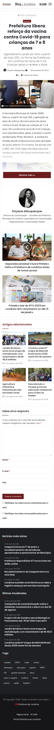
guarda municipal (18, 673)
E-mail (6, 471)
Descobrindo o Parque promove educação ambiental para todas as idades (40, 390)
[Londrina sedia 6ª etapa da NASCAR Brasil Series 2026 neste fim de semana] (40, 338)
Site (4, 482)
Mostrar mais (26, 175)
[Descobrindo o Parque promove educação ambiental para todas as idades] (40, 374)
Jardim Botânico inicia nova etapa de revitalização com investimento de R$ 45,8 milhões (13, 354)
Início (22, 15)
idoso (32, 673)
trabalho (26, 683)
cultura (36, 662)
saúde (16, 683)
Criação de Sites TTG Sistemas (27, 709)
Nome (6, 460)
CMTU (17, 662)
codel (26, 662)
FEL (5, 673)
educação (21, 667)
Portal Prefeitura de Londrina (27, 719)
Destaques (31, 15)
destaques (8, 667)
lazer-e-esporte (10, 678)
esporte (32, 667)
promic (7, 683)
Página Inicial (22, 714)
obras (44, 678)
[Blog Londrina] (24, 4)
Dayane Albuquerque (16, 70)
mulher (35, 678)
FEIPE (42, 667)
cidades (7, 662)
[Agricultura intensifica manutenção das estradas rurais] (14, 374)
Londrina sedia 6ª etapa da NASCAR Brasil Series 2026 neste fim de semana (39, 352)
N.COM (34, 714)
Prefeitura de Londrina (28, 704)
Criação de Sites (27, 724)
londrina (24, 678)
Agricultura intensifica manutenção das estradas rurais (11, 388)
